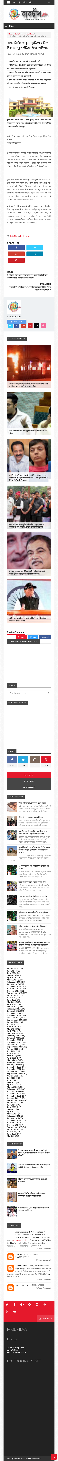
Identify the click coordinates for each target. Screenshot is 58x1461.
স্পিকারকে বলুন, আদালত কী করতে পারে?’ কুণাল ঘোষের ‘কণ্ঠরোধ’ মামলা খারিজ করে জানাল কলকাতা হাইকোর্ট (34, 1152)
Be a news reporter (15, 1347)
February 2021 (13, 1116)
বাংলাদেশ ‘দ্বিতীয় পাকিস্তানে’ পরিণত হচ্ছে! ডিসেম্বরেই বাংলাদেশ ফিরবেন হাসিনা (32, 1194)
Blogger (21, 637)
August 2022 (12, 1076)
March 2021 (12, 1114)
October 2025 (13, 991)
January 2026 (13, 984)
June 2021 (11, 1107)
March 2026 (12, 980)
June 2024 (11, 1027)
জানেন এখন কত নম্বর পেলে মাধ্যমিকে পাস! (32, 882)
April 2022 (11, 1085)
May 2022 (11, 1082)
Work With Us (13, 1350)
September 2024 (14, 1020)
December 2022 (14, 1067)
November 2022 (14, 1069)
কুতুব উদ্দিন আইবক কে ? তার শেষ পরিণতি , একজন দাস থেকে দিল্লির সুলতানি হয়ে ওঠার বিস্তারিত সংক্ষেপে (34, 849)
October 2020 (13, 1125)
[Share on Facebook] (16, 247)
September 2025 (14, 993)
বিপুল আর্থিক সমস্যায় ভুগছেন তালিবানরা (31, 817)
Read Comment (44, 1248)
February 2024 (13, 1035)
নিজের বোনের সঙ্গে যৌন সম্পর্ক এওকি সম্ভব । (33, 803)
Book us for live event (16, 1352)
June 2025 (11, 1000)
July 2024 (11, 1024)
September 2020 (14, 1127)
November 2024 (14, 1015)
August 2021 (12, 1102)
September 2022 (14, 1073)
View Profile (18, 322)
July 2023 (11, 1051)
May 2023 (11, 1056)
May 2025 (11, 1002)
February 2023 (13, 1062)
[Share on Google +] (16, 254)
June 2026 (11, 973)
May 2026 (11, 975)
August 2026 (12, 968)
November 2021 (14, 1096)
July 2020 (11, 1132)
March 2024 (12, 1033)
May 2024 (11, 1029)
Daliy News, (29, 54)
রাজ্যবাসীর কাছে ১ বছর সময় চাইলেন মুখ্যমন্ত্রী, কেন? (24, 61)
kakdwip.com (12, 1459)
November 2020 (14, 1123)
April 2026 (11, 977)
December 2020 (14, 1120)
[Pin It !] (16, 260)
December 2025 (14, 986)
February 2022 (13, 1089)
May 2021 (11, 1109)
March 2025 (12, 1006)
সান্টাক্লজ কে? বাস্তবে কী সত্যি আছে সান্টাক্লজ (33, 912)
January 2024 (13, 1038)
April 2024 (11, 1031)
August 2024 (12, 1022)
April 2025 (11, 1004)
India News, (39, 54)
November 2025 (14, 989)
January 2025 (13, 1011)
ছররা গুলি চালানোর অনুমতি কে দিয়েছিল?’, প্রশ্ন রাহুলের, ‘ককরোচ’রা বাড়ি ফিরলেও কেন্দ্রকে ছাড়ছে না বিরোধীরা (26, 525)
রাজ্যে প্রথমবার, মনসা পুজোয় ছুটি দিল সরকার (22, 87)
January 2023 (13, 1065)
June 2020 (11, 1134)
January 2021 (13, 1118)
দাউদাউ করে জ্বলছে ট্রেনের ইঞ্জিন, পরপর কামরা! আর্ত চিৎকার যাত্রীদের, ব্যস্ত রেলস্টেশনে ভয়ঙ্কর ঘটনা (28, 384)
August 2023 (12, 1049)
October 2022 (13, 1071)
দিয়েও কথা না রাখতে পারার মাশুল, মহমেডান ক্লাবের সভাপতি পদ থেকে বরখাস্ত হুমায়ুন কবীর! (34, 1165)
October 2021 (13, 1098)
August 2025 (12, 995)
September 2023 (14, 1047)
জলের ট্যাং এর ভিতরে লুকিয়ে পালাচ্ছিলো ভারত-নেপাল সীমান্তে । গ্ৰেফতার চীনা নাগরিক (33, 832)
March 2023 (12, 1060)
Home (10, 34)
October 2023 (13, 1044)
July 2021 (11, 1105)
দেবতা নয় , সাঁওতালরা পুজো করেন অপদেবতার (33, 896)
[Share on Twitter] (34, 247)
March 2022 (12, 1087)
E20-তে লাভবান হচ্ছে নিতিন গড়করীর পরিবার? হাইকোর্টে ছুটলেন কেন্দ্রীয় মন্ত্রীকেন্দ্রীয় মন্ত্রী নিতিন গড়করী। (27, 572)
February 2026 (13, 982)
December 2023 (14, 1040)
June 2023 (11, 1053)
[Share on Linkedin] (34, 254)
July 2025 (11, 998)
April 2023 (11, 1058)
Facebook (45, 637)
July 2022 (11, 1078)
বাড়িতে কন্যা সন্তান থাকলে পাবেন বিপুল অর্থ (32, 926)
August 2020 (12, 1129)
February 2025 (13, 1009)
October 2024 (13, 1018)
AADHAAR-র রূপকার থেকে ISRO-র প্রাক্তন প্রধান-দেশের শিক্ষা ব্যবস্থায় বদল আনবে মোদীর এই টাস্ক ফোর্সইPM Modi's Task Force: (28, 477)
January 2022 (13, 1091)
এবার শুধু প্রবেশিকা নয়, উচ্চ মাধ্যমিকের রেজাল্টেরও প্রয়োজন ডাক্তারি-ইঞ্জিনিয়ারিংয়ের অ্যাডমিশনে (34, 943)
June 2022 (11, 1080)
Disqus (33, 637)
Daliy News (19, 34)
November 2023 (14, 1042)
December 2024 (14, 1013)
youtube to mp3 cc (20, 1240)
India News (29, 34)
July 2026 (11, 971)
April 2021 (11, 1111)
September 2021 (14, 1100)
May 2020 (11, 1136)
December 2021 (14, 1094)
